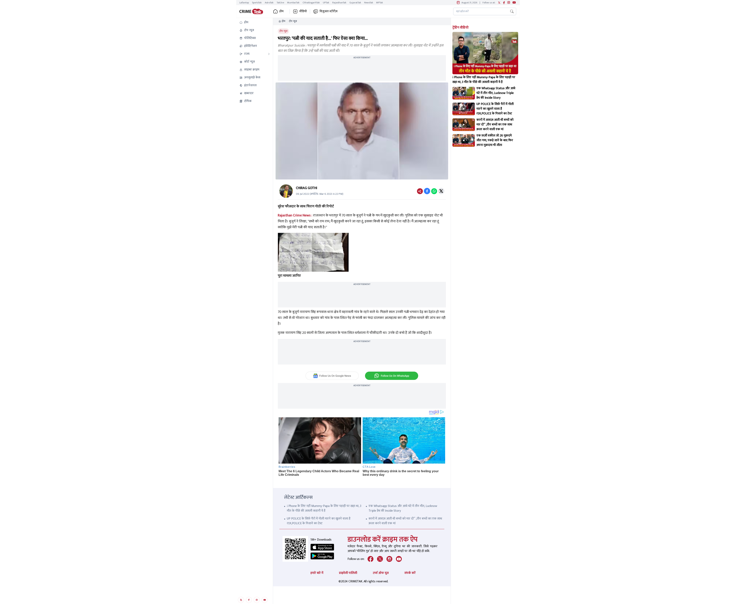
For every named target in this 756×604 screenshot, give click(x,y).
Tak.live (280, 3)
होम (283, 21)
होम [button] (281, 11)
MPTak (379, 3)
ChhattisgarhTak (311, 3)
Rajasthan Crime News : (295, 215)
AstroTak (269, 3)
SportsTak (257, 3)
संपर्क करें (410, 573)
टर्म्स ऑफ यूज (381, 573)
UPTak (326, 3)
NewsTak (368, 3)
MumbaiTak (293, 3)
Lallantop (244, 3)
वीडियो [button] (303, 11)
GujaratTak (355, 3)
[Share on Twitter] (441, 191)
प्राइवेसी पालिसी (348, 573)
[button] (254, 22)
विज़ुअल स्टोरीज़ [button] (328, 11)
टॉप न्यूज (293, 21)
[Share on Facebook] (427, 191)
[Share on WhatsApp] (434, 191)
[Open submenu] (269, 54)
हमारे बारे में (316, 573)
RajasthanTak (339, 3)
